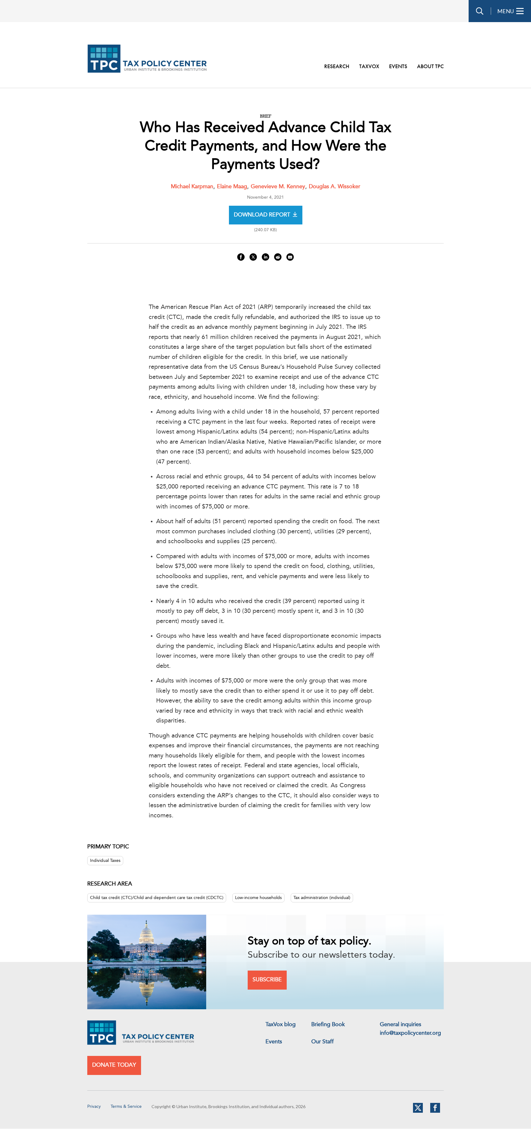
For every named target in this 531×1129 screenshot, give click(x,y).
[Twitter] (418, 1111)
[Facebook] (435, 1111)
